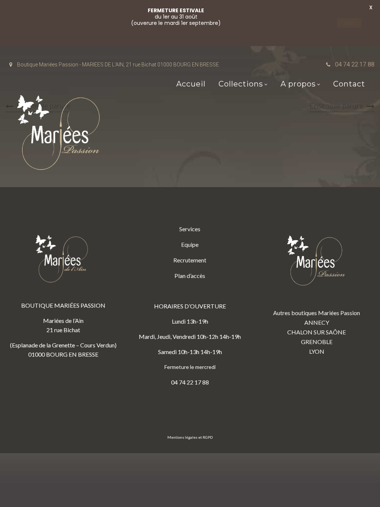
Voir (349, 23)
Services (189, 228)
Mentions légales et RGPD (190, 437)
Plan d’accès (189, 275)
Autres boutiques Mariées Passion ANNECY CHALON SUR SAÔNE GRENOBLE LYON (316, 332)
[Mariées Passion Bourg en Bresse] (61, 134)
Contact (349, 83)
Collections (241, 83)
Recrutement (189, 260)
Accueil (191, 83)
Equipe (190, 244)
